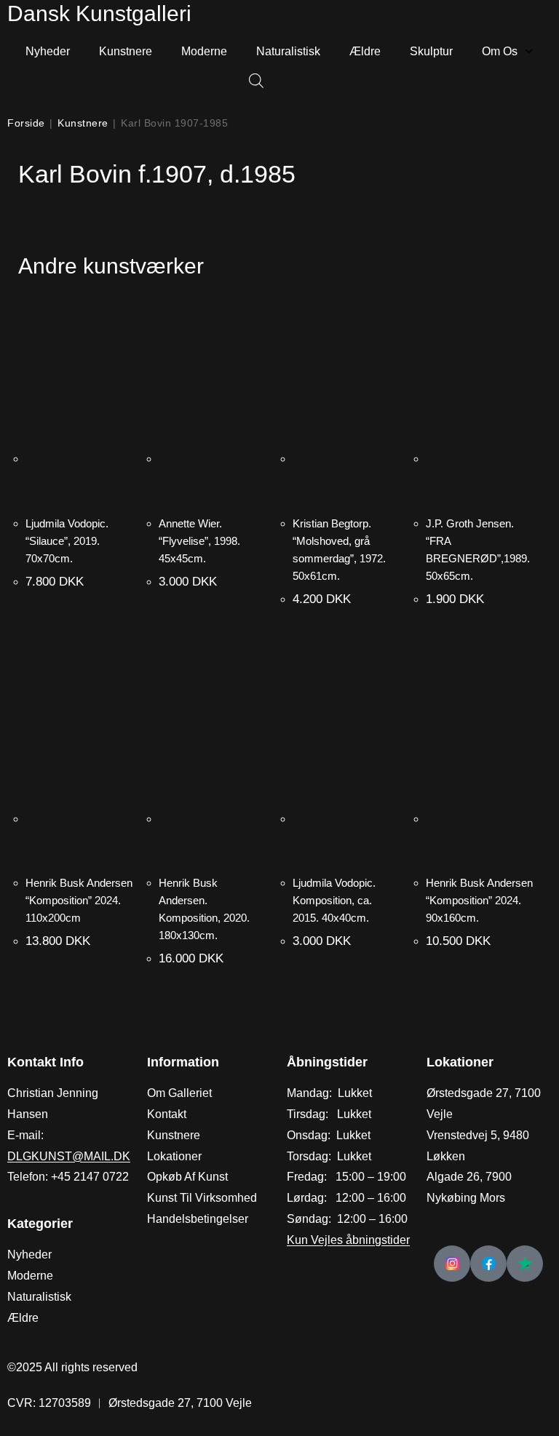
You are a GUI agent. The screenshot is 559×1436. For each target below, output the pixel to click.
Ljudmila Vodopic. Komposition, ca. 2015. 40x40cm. (334, 900)
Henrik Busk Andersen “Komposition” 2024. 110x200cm (78, 900)
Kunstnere (125, 51)
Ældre (365, 51)
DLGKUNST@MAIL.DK (68, 1156)
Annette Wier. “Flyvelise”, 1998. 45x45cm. (199, 541)
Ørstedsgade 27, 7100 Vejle (180, 1403)
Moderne (204, 51)
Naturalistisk (288, 51)
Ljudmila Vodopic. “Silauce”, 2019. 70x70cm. (66, 541)
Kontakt (166, 1114)
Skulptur (431, 51)
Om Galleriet (179, 1093)
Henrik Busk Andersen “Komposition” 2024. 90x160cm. (479, 900)
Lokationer (174, 1156)
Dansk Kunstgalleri (99, 13)
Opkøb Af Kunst (187, 1176)
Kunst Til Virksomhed (202, 1198)
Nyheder (47, 51)
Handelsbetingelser (197, 1219)
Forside (26, 123)
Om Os (500, 51)
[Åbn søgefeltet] (248, 81)
